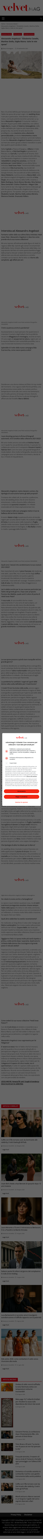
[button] (21, 763)
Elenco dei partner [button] (31, 776)
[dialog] (21, 769)
